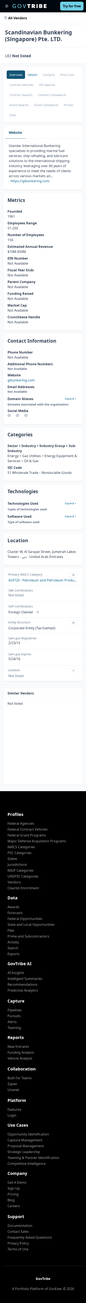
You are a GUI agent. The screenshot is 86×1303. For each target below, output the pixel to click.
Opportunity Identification (28, 1134)
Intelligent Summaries (25, 978)
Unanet (13, 1089)
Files (11, 930)
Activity (13, 942)
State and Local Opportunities (31, 924)
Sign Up (14, 1188)
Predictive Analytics (23, 990)
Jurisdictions (17, 864)
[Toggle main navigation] (7, 6)
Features (14, 1109)
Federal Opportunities (25, 918)
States (12, 858)
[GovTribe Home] (30, 6)
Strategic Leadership (24, 1152)
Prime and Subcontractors (28, 936)
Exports (14, 954)
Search (13, 948)
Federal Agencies (21, 823)
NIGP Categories (21, 870)
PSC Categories (20, 852)
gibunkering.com (21, 380)
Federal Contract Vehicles (28, 829)
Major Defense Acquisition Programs (37, 841)
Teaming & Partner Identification (33, 1157)
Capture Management (25, 1140)
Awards (13, 907)
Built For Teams (20, 1078)
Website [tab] (15, 132)
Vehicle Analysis (20, 1058)
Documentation (20, 1225)
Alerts (12, 1022)
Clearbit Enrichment (23, 888)
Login (12, 1115)
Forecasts (15, 912)
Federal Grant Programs (27, 835)
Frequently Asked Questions (30, 1237)
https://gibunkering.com (30, 181)
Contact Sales (18, 1231)
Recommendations (22, 984)
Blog (11, 1200)
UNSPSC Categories (23, 876)
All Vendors (17, 18)
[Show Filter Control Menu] (73, 575)
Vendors (14, 882)
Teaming (14, 1027)
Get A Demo (17, 1182)
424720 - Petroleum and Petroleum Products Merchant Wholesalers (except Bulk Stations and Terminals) (43, 580)
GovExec (55, 1288)
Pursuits (14, 1016)
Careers (14, 1206)
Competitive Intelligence (27, 1163)
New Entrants (18, 1046)
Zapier (13, 1084)
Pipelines (15, 1010)
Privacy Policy (18, 1243)
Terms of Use (18, 1249)
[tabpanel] (43, 164)
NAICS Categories (21, 847)
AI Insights (16, 972)
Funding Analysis (21, 1052)
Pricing (13, 1194)
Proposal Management (26, 1146)
